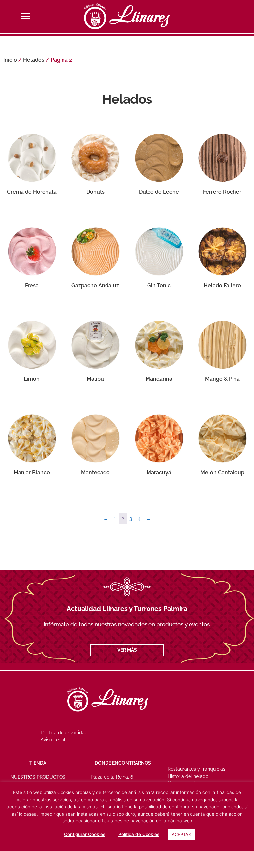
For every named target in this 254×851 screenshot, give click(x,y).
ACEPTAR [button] (181, 834)
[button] (25, 16)
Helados (33, 60)
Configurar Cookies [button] (84, 834)
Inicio (10, 60)
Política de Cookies (138, 834)
